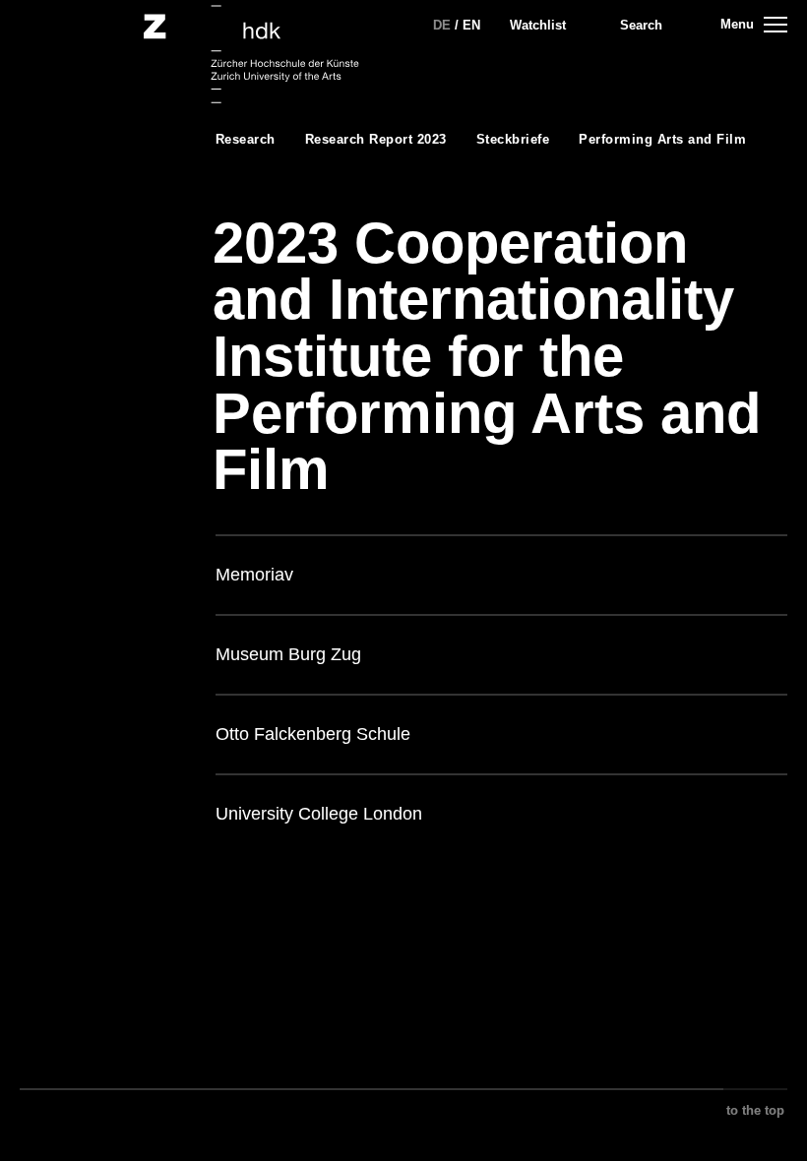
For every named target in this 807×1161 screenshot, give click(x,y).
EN (471, 25)
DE (442, 25)
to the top (755, 1111)
